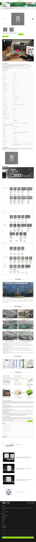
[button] (32, 19)
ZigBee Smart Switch (5, 434)
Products (6, 7)
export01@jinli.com (5, 515)
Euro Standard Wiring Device (7, 428)
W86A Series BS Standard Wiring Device (14, 7)
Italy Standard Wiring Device (7, 430)
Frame (4, 432)
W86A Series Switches (23, 7)
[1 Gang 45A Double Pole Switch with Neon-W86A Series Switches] (21, 1)
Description (21, 34)
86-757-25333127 (5, 511)
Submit (18, 537)
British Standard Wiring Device (7, 425)
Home (3, 7)
